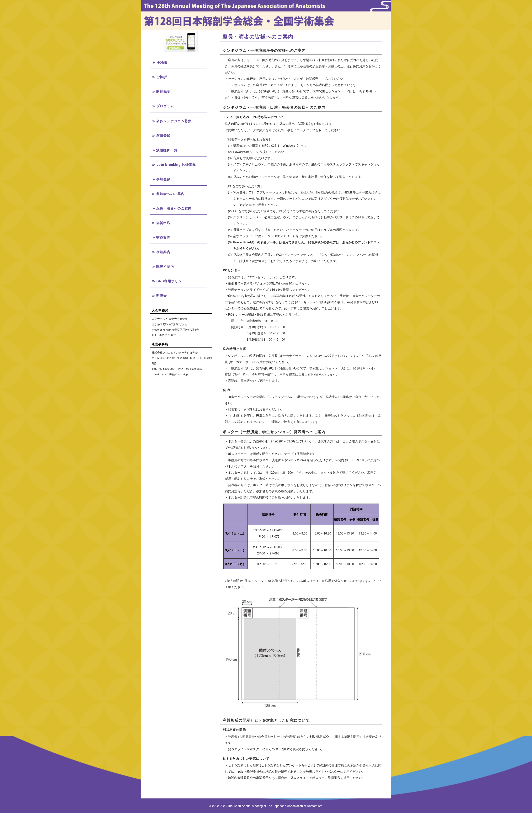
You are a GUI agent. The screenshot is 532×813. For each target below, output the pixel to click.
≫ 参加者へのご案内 (168, 193)
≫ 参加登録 (161, 179)
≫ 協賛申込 (161, 222)
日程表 (181, 128)
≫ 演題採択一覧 (164, 150)
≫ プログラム (163, 105)
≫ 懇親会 (159, 295)
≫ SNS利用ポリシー (168, 280)
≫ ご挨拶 (159, 76)
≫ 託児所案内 (163, 266)
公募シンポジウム (181, 157)
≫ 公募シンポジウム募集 (172, 120)
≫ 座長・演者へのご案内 (172, 208)
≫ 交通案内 (161, 237)
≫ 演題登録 (161, 135)
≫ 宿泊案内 (161, 251)
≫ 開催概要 (161, 91)
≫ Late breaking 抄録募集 (174, 164)
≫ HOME (159, 62)
